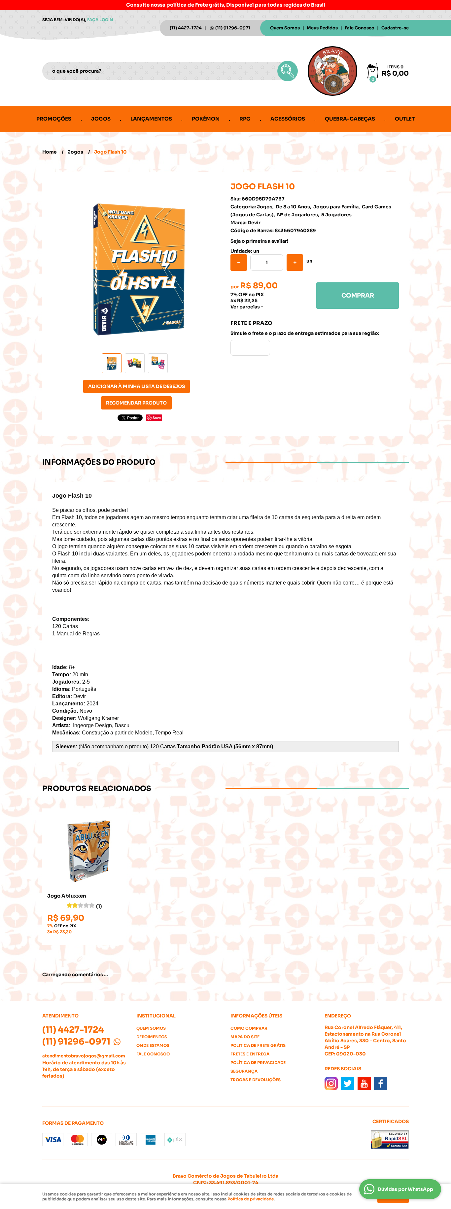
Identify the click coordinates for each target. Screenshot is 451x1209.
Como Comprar (248, 1028)
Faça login (100, 19)
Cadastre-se (395, 28)
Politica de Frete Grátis (258, 1045)
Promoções (53, 119)
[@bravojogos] (331, 1083)
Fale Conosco (359, 28)
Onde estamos (152, 1045)
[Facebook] (380, 1083)
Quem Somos (285, 28)
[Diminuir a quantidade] (238, 262)
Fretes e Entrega (249, 1053)
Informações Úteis (256, 1016)
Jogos (101, 119)
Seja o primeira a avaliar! (259, 241)
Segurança (244, 1071)
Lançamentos (151, 119)
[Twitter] (347, 1083)
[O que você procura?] (287, 71)
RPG (245, 119)
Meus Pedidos (322, 28)
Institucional (156, 1016)
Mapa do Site (245, 1036)
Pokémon (206, 119)
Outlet (405, 119)
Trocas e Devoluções (255, 1079)
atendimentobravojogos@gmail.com (83, 1056)
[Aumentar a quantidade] (295, 262)
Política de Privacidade (258, 1062)
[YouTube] (364, 1083)
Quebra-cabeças (350, 119)
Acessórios (287, 119)
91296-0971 (232, 28)
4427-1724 (186, 28)
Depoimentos (151, 1036)
